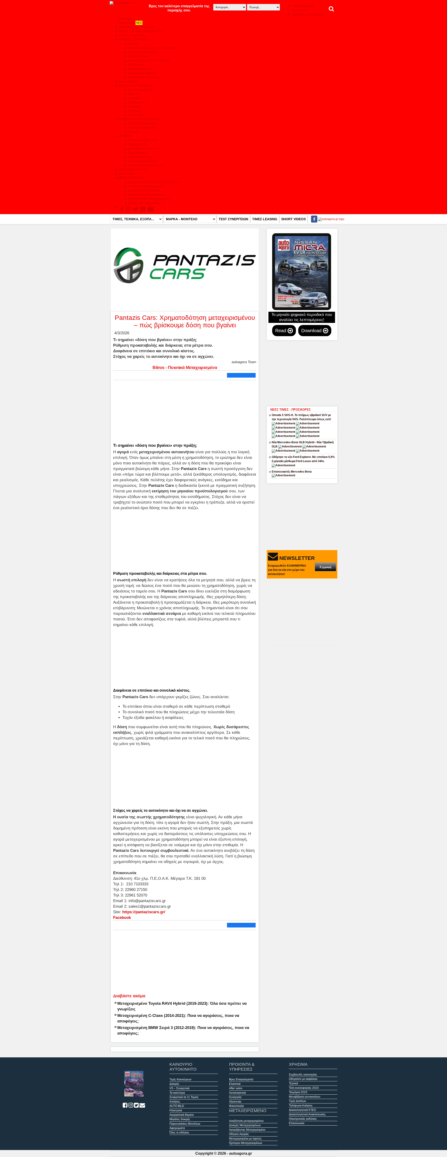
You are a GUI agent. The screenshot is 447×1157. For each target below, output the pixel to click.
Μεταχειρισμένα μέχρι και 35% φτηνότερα (154, 182)
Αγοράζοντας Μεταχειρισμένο (146, 194)
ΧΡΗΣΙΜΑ (125, 136)
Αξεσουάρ (134, 110)
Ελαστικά (134, 94)
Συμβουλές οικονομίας (142, 123)
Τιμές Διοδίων (136, 152)
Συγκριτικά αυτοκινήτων (143, 52)
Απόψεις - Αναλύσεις (132, 35)
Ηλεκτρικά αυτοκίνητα (142, 73)
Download (312, 330)
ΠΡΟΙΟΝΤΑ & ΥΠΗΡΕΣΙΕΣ (135, 85)
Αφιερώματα (177, 1128)
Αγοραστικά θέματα (140, 69)
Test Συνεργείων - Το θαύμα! (136, 27)
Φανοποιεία (135, 115)
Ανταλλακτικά (136, 102)
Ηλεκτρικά (175, 1110)
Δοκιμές (133, 43)
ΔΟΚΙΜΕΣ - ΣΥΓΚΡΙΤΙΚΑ (134, 39)
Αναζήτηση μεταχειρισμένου (145, 186)
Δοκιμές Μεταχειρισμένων (144, 190)
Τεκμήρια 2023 (298, 1092)
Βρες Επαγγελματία (140, 89)
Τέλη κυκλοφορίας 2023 (304, 1087)
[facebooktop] (312, 219)
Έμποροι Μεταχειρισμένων (144, 203)
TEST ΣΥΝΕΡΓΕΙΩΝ (233, 219)
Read (281, 330)
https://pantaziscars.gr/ (143, 912)
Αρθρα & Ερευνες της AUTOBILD (149, 60)
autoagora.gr (240, 1153)
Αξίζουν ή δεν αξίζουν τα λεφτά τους (141, 31)
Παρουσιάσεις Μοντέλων (143, 77)
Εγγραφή (325, 567)
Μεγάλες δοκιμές (138, 56)
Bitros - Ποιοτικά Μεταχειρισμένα (184, 367)
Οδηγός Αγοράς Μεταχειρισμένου (149, 198)
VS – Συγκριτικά (179, 1088)
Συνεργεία (134, 106)
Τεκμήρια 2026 (137, 144)
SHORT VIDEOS (293, 219)
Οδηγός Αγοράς (239, 1134)
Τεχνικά (132, 131)
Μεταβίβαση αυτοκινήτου (144, 148)
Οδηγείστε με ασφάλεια (142, 127)
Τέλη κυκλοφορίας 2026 (143, 140)
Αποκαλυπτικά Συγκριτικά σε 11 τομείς (152, 48)
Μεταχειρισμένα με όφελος (245, 1138)
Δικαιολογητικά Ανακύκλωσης (146, 165)
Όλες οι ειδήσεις (129, 81)
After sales (135, 98)
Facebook (122, 917)
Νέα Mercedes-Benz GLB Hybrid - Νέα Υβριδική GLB (303, 444)
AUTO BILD (176, 1106)
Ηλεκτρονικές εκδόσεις (133, 169)
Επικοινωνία (126, 173)
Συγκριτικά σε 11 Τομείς (184, 1097)
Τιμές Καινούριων (180, 1079)
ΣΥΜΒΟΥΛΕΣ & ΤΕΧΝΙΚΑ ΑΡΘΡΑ (139, 119)
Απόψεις (174, 1101)
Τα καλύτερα (136, 64)
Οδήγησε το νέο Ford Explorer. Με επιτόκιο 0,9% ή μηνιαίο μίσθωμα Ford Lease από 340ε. (303, 459)
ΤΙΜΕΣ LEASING (264, 219)
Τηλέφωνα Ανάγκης (140, 157)
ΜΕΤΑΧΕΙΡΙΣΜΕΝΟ (131, 177)
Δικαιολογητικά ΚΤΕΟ (141, 161)
